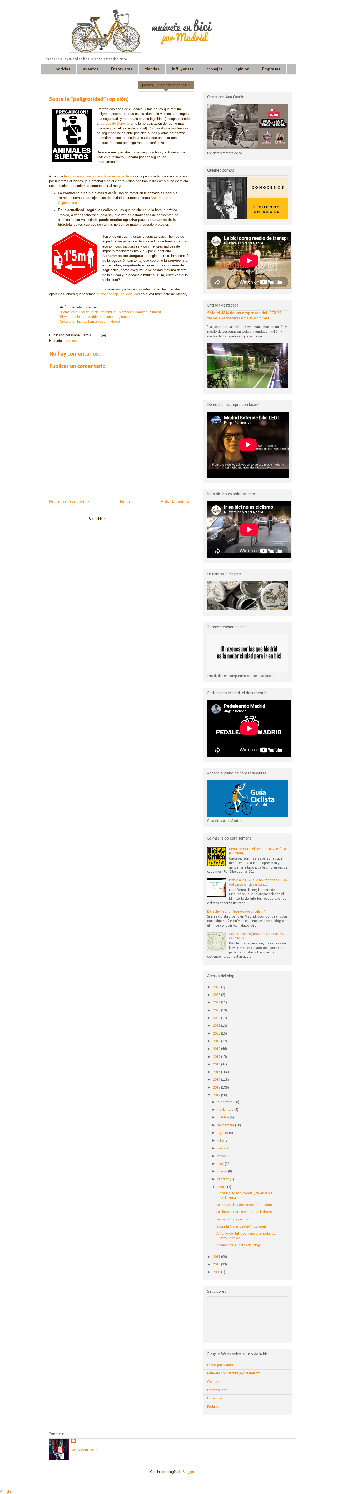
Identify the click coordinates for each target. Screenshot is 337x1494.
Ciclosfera (214, 1382)
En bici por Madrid (220, 1365)
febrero (223, 1179)
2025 (217, 995)
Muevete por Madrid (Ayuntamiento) (234, 1373)
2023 (217, 1010)
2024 (217, 1003)
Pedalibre (214, 1407)
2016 (217, 1064)
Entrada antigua (175, 501)
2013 (217, 1088)
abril (221, 1164)
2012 (217, 1095)
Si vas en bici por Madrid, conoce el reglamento (96, 317)
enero (222, 1187)
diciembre (225, 1102)
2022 (217, 1018)
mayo (222, 1156)
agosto (223, 1133)
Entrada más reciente (69, 501)
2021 (217, 1026)
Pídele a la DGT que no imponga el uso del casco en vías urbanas (258, 882)
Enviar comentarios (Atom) (131, 519)
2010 (217, 1265)
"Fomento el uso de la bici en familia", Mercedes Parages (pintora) (110, 312)
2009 (217, 1272)
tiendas (152, 69)
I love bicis (214, 1398)
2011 (217, 1257)
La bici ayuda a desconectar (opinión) (244, 1205)
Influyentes (183, 69)
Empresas (271, 69)
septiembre (226, 1125)
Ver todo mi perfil (84, 1449)
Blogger (188, 1472)
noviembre (225, 1110)
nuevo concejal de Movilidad (118, 294)
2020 (217, 1034)
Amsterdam (160, 198)
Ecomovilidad (217, 1390)
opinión (242, 69)
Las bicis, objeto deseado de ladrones (245, 1212)
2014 (217, 1080)
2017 (217, 1057)
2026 (217, 987)
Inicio (125, 501)
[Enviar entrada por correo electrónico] (102, 335)
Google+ (6, 1492)
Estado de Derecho (115, 123)
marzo (222, 1171)
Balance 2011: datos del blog (238, 1245)
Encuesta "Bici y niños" (233, 1219)
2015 (217, 1072)
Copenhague (67, 203)
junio (221, 1149)
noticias (63, 69)
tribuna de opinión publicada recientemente (96, 176)
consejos (214, 69)
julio (221, 1141)
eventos (90, 69)
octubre (223, 1117)
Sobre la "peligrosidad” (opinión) (241, 1227)
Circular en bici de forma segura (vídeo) (90, 321)
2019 (217, 1041)
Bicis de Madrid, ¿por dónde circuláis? (236, 912)
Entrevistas (121, 69)
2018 (217, 1049)
